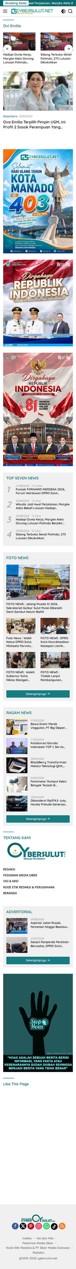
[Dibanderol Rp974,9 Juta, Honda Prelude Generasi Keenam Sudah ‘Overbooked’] (16, 803)
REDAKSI (9, 869)
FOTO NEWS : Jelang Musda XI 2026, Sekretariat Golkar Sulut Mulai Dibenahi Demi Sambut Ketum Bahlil (34, 607)
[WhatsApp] (46, 1226)
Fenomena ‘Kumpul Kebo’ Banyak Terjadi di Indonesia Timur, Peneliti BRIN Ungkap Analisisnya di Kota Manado (50, 783)
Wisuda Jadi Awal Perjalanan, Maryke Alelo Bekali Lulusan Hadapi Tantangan (42, 506)
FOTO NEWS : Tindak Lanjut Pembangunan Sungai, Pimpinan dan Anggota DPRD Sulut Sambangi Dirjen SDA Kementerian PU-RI (54, 676)
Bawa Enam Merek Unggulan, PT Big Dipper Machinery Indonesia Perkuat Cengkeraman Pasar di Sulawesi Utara (48, 726)
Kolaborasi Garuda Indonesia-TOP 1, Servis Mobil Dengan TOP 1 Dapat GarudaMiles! (50, 745)
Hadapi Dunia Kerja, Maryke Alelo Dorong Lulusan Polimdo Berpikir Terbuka (18, 58)
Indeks (27, 1238)
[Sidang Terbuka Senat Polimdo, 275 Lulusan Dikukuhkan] (57, 41)
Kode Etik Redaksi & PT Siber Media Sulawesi (38, 1248)
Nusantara (10, 116)
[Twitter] (23, 1226)
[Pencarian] (70, 11)
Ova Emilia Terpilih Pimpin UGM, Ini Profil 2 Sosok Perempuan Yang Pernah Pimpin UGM (34, 127)
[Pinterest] (30, 1226)
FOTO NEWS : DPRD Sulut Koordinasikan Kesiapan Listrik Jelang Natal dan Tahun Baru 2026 (55, 642)
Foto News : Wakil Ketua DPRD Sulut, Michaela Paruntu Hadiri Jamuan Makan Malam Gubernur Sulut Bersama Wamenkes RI (19, 642)
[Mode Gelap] (63, 11)
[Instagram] (38, 1226)
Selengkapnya (36, 694)
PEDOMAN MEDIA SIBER (20, 875)
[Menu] (6, 11)
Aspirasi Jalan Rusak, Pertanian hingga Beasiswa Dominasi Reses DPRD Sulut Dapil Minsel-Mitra (50, 924)
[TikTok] (54, 1226)
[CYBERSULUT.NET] (31, 11)
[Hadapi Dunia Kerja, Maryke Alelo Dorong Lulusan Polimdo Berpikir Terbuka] (19, 41)
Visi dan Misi (44, 1238)
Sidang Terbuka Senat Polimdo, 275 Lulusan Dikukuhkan (56, 58)
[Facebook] (15, 1226)
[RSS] (62, 1226)
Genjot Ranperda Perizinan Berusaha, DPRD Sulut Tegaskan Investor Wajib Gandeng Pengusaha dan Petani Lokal (50, 944)
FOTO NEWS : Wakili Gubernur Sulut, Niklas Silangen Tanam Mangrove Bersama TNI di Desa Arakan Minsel (20, 676)
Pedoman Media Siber (37, 1243)
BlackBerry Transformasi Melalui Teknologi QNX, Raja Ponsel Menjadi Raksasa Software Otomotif (48, 764)
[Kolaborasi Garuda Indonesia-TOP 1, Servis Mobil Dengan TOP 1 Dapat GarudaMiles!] (16, 746)
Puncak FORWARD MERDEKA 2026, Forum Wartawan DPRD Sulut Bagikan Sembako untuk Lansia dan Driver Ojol (41, 491)
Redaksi (38, 1252)
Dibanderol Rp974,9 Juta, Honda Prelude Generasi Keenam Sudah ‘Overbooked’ (48, 802)
